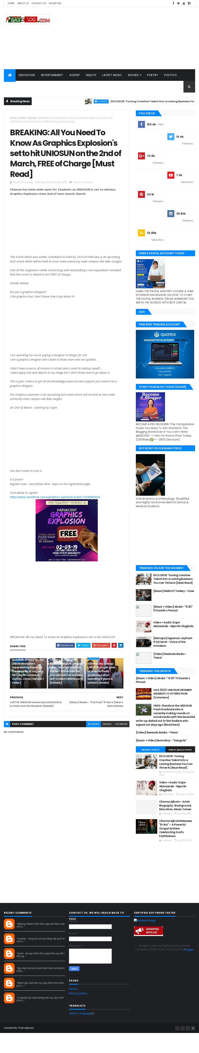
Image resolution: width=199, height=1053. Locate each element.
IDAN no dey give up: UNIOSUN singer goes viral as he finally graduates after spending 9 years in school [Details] (101, 673)
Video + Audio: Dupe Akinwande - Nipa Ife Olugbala (173, 624)
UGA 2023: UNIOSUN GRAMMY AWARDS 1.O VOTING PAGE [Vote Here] (172, 693)
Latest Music (112, 75)
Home (11, 3)
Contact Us (39, 3)
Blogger (188, 949)
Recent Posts (151, 749)
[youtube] (184, 3)
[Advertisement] (124, 38)
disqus (107, 724)
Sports (12, 87)
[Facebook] (177, 1028)
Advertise (55, 3)
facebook (121, 724)
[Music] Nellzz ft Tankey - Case (173, 591)
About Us (23, 3)
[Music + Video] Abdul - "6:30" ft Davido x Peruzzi (173, 609)
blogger (93, 724)
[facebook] (173, 3)
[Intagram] (182, 1028)
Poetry (152, 75)
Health (91, 75)
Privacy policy (78, 993)
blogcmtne (23, 920)
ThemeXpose (26, 1027)
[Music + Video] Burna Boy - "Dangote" (161, 740)
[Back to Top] (193, 1028)
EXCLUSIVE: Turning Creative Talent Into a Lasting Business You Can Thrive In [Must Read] (173, 579)
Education (27, 75)
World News (53, 87)
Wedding (30, 87)
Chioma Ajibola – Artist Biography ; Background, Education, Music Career (175, 805)
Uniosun (32, 118)
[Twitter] (188, 1028)
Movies (133, 75)
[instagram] (189, 3)
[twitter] (178, 3)
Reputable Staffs (180, 749)
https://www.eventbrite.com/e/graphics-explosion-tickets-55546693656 (55, 497)
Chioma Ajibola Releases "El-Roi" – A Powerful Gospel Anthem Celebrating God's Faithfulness (175, 828)
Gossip (74, 75)
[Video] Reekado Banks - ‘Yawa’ (169, 656)
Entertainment (52, 75)
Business (85, 101)
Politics (170, 75)
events (22, 118)
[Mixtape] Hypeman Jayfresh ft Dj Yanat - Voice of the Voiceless (172, 642)
